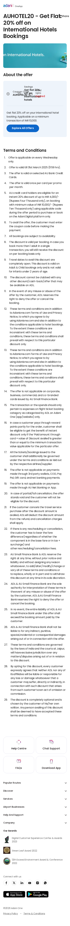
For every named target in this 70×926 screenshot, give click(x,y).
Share (64, 16)
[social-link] (6, 883)
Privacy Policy (10, 914)
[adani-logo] (12, 6)
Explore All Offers (23, 128)
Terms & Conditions (34, 914)
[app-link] (14, 894)
